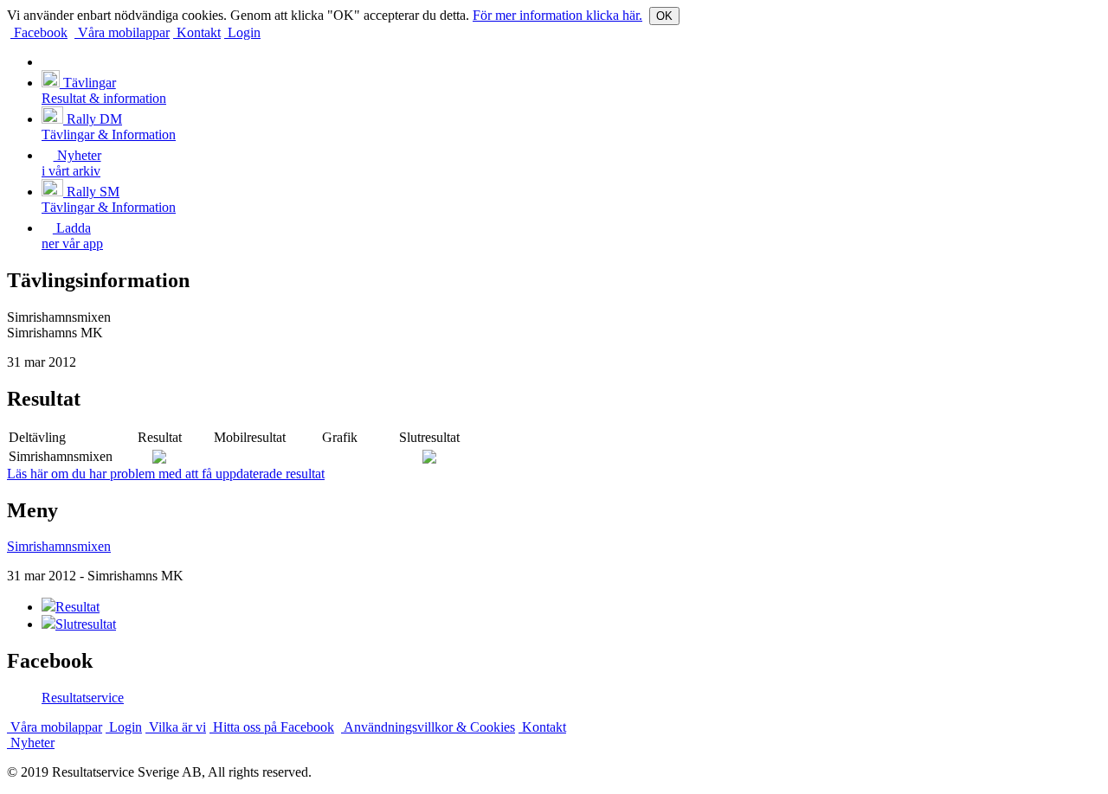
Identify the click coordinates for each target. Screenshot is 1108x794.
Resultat (77, 606)
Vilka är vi (175, 727)
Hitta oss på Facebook (271, 727)
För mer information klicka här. (557, 15)
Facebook (39, 32)
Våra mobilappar (122, 32)
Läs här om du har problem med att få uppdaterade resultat (166, 473)
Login (242, 32)
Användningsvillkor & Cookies (428, 727)
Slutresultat (85, 624)
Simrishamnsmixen (59, 546)
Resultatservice (83, 697)
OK (664, 16)
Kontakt (197, 32)
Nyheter (31, 742)
